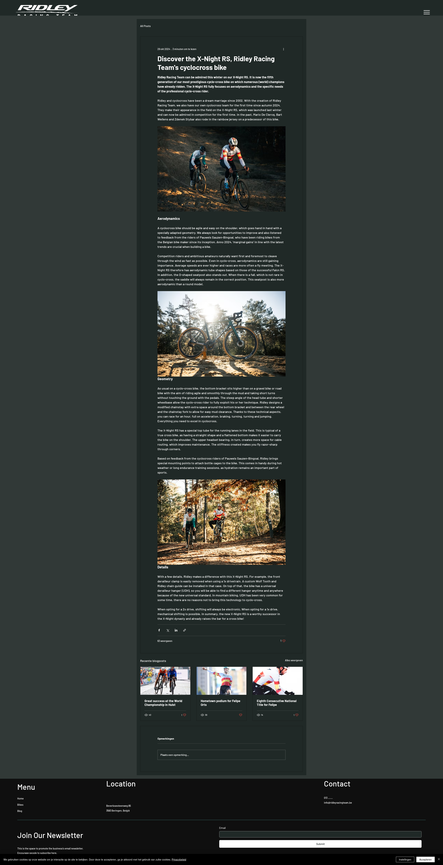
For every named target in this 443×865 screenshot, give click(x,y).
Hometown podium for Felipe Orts (220, 703)
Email (222, 828)
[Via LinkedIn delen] (176, 630)
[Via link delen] (184, 630)
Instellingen (405, 859)
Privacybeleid (179, 859)
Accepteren (425, 859)
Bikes (20, 804)
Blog (19, 810)
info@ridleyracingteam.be (338, 802)
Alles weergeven (294, 660)
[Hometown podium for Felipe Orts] (222, 681)
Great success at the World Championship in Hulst (163, 703)
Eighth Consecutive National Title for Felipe (276, 703)
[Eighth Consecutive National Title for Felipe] (278, 681)
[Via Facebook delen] (159, 630)
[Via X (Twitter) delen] (167, 630)
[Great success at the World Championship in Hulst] (165, 681)
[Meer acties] (283, 49)
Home (20, 798)
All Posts (145, 26)
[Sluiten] (439, 859)
